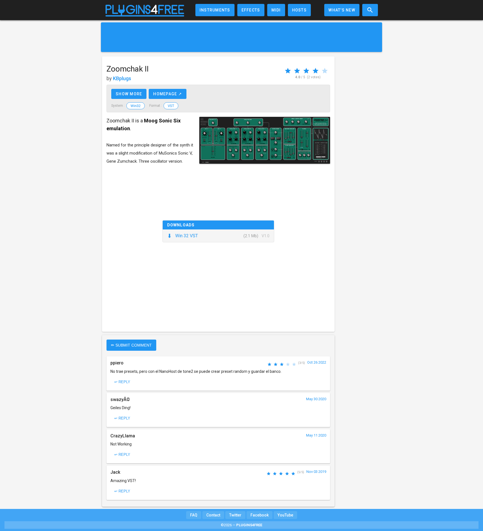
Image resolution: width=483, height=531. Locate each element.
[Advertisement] (241, 37)
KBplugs (122, 78)
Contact (213, 515)
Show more (129, 94)
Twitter (235, 515)
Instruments (215, 10)
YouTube (285, 515)
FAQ (193, 515)
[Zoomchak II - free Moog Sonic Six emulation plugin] (264, 140)
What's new (341, 10)
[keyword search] (370, 10)
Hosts (299, 10)
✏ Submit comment (131, 345)
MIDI (276, 10)
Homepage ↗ (167, 94)
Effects (251, 10)
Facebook (259, 515)
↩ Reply (122, 382)
